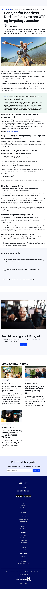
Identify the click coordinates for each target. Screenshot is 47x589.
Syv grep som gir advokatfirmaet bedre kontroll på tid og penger (34, 389)
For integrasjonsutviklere (23, 563)
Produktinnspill (23, 528)
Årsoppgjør (23, 526)
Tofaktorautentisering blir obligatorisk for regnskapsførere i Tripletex (11, 433)
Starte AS (23, 505)
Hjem (2, 9)
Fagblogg (7, 9)
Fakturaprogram (23, 521)
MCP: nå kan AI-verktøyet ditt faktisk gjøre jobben (11, 388)
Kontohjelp (23, 561)
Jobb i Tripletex (23, 537)
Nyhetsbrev (23, 565)
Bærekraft (23, 545)
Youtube (21, 491)
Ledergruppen (23, 542)
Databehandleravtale (21, 571)
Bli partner (23, 512)
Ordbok (23, 558)
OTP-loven (6, 96)
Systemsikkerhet (31, 571)
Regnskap (27, 380)
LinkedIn (28, 491)
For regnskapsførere (6, 424)
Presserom (23, 547)
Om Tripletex (23, 535)
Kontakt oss (23, 549)
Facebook (18, 491)
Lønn (11, 9)
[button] (23, 260)
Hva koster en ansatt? (12, 131)
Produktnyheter (23, 540)
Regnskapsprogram (23, 519)
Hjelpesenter (23, 556)
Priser (23, 510)
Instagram (25, 491)
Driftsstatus (38, 571)
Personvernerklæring (11, 571)
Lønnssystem (23, 524)
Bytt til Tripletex (23, 507)
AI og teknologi (5, 380)
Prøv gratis (23, 345)
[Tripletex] (23, 482)
